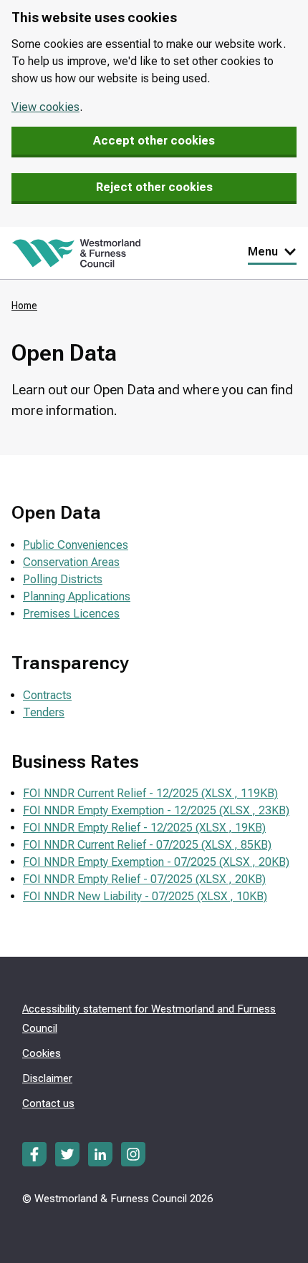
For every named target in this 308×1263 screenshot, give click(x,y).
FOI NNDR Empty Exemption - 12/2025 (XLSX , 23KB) (156, 810)
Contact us (48, 1103)
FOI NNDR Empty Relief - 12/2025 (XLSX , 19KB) (144, 827)
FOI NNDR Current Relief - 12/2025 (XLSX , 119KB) (150, 793)
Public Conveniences (75, 545)
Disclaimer (47, 1078)
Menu (263, 251)
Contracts (47, 695)
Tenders (43, 712)
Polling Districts (62, 579)
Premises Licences (71, 613)
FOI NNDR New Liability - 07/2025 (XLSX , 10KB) (145, 896)
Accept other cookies (154, 140)
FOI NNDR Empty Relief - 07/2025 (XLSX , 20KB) (144, 879)
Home (24, 305)
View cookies (45, 107)
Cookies (41, 1053)
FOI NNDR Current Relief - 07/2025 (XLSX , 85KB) (147, 845)
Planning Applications (76, 596)
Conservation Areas (71, 562)
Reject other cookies (154, 187)
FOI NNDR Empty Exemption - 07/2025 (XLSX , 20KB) (156, 862)
